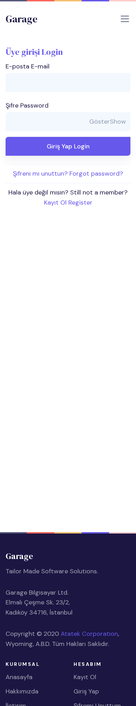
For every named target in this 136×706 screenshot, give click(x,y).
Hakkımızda (22, 691)
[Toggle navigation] (124, 19)
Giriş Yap (86, 691)
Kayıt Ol (85, 677)
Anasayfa (19, 677)
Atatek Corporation (89, 634)
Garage (21, 18)
